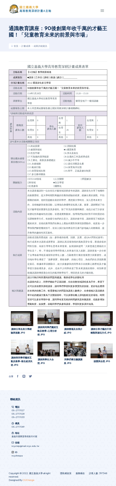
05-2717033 (18, 417)
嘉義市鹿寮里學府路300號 (24, 436)
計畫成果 (25, 45)
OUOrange (28, 480)
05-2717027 (18, 410)
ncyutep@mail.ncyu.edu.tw (25, 446)
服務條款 (80, 473)
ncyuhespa (17, 455)
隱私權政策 (65, 473)
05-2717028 (18, 413)
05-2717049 (18, 426)
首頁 (16, 46)
